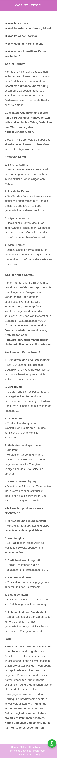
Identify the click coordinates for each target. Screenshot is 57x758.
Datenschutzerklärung (28, 754)
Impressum (39, 751)
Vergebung (15, 386)
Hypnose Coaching (20, 751)
